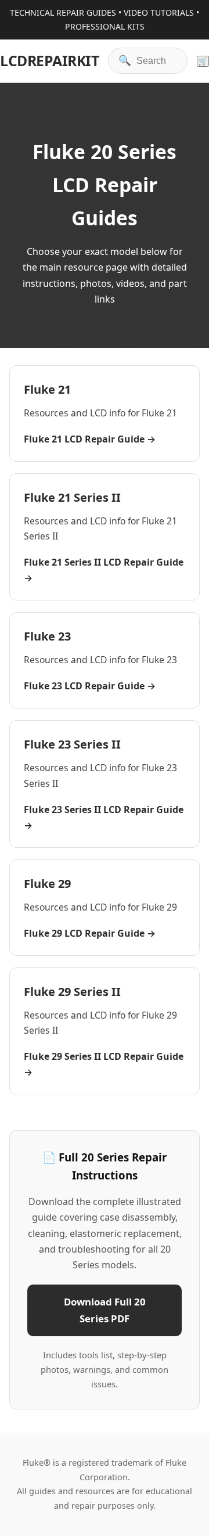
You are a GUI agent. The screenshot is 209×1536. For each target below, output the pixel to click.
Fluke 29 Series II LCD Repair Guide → (103, 1064)
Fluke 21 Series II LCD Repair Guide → (103, 570)
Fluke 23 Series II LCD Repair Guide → (103, 817)
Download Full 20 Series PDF (105, 1310)
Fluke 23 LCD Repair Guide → (90, 685)
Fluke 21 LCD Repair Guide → (90, 439)
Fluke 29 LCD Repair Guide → (90, 933)
